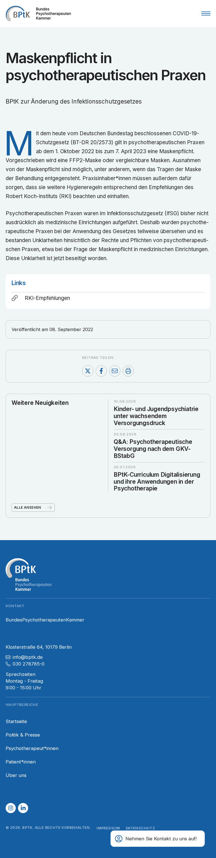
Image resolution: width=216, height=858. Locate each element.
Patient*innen (21, 762)
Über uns (16, 775)
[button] (11, 808)
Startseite (16, 721)
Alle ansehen (27, 507)
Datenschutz (140, 828)
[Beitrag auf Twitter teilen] (87, 371)
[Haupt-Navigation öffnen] (205, 13)
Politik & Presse (23, 735)
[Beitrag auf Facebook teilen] (101, 371)
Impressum (108, 828)
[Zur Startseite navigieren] (38, 13)
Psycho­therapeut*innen (32, 748)
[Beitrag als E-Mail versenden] (114, 371)
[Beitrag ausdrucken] (128, 371)
